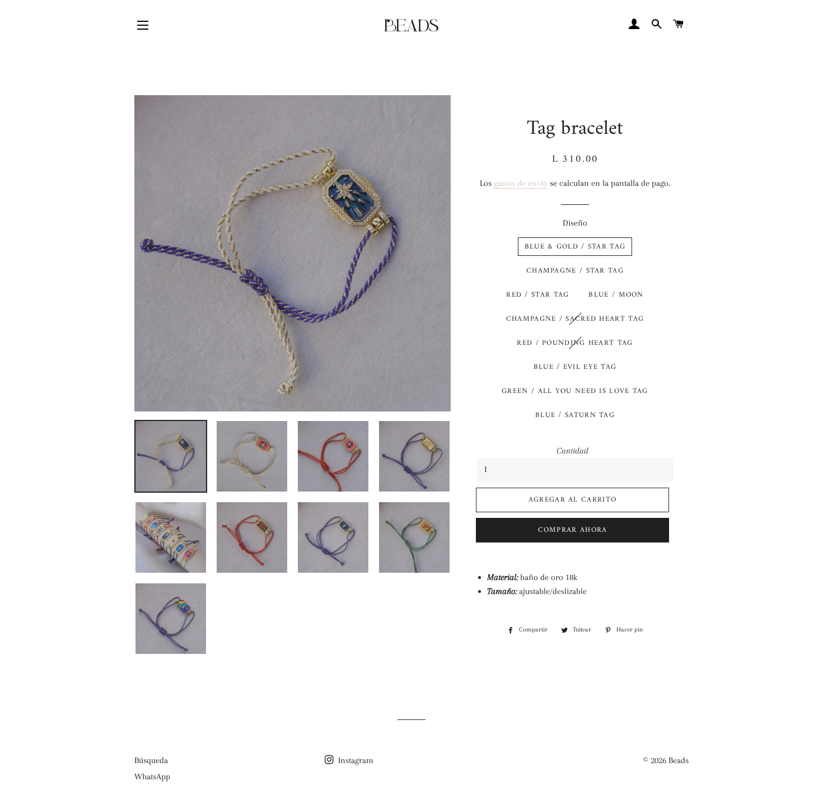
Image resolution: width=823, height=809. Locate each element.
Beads (678, 760)
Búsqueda (151, 760)
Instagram (354, 760)
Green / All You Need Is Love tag (575, 391)
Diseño (575, 223)
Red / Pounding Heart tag (575, 342)
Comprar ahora (572, 529)
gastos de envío (521, 183)
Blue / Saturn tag (575, 415)
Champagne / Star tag (575, 270)
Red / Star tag (537, 294)
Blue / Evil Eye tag (575, 367)
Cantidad (572, 451)
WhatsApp (152, 776)
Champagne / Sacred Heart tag (575, 318)
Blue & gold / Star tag (575, 246)
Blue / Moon (615, 294)
